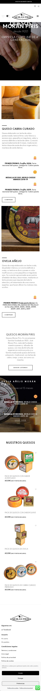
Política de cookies (12, 688)
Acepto (20, 673)
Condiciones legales (9, 646)
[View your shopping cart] (8, 16)
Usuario (4, 635)
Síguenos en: (6, 626)
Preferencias (21, 683)
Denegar (20, 678)
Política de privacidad (26, 688)
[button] (36, 452)
